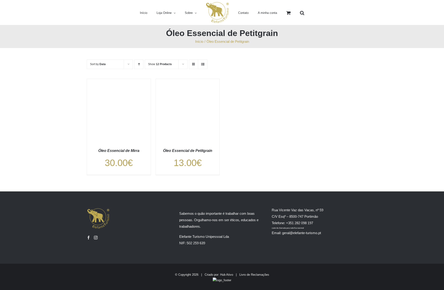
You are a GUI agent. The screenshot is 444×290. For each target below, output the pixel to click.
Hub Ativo (226, 274)
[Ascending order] (138, 64)
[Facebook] (88, 237)
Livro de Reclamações (254, 274)
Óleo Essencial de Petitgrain (187, 151)
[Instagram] (96, 237)
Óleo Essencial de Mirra (118, 151)
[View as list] (202, 64)
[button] (286, 12)
